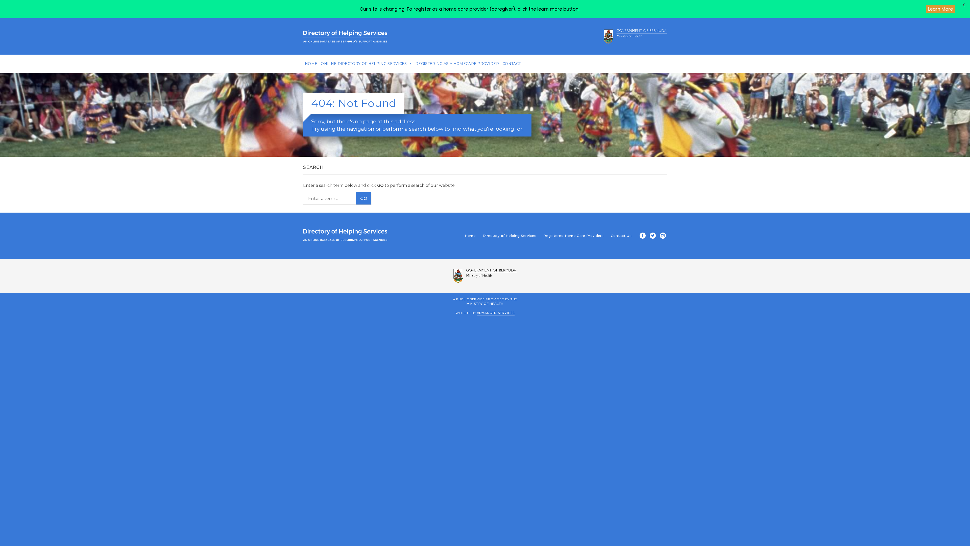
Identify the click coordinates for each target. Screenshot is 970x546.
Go (364, 198)
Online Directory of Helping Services (364, 63)
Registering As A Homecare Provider (457, 63)
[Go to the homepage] (345, 36)
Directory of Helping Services (509, 236)
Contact (511, 63)
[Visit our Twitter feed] (652, 236)
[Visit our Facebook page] (642, 236)
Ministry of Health (485, 304)
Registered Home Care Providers (573, 236)
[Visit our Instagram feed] (662, 236)
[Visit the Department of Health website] (635, 36)
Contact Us (621, 236)
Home (311, 63)
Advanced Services (496, 313)
